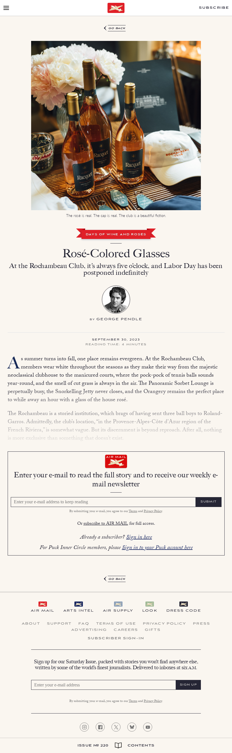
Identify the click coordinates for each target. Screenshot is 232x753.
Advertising (89, 630)
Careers (126, 630)
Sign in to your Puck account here (157, 548)
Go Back (117, 28)
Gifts (153, 630)
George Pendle (119, 319)
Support (59, 624)
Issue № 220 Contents (116, 745)
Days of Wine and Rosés (116, 234)
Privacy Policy (153, 511)
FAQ (83, 624)
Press (201, 624)
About (31, 624)
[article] (116, 304)
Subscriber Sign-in (116, 638)
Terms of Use (116, 624)
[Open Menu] (6, 8)
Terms (133, 511)
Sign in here (139, 538)
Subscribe (214, 8)
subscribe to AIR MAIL (105, 524)
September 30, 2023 (116, 340)
